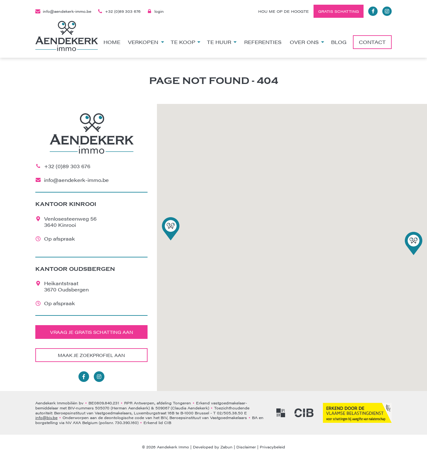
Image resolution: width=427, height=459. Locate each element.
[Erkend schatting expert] (357, 412)
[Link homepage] (66, 36)
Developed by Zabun (213, 447)
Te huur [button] (219, 42)
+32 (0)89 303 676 (123, 11)
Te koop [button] (183, 42)
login (159, 11)
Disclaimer (246, 447)
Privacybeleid (272, 447)
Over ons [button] (304, 42)
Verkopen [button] (143, 42)
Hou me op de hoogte (283, 11)
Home (111, 42)
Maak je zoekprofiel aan (91, 355)
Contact (372, 42)
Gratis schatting (338, 11)
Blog (338, 42)
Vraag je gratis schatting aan (91, 332)
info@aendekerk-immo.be (67, 11)
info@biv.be (46, 417)
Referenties (263, 42)
